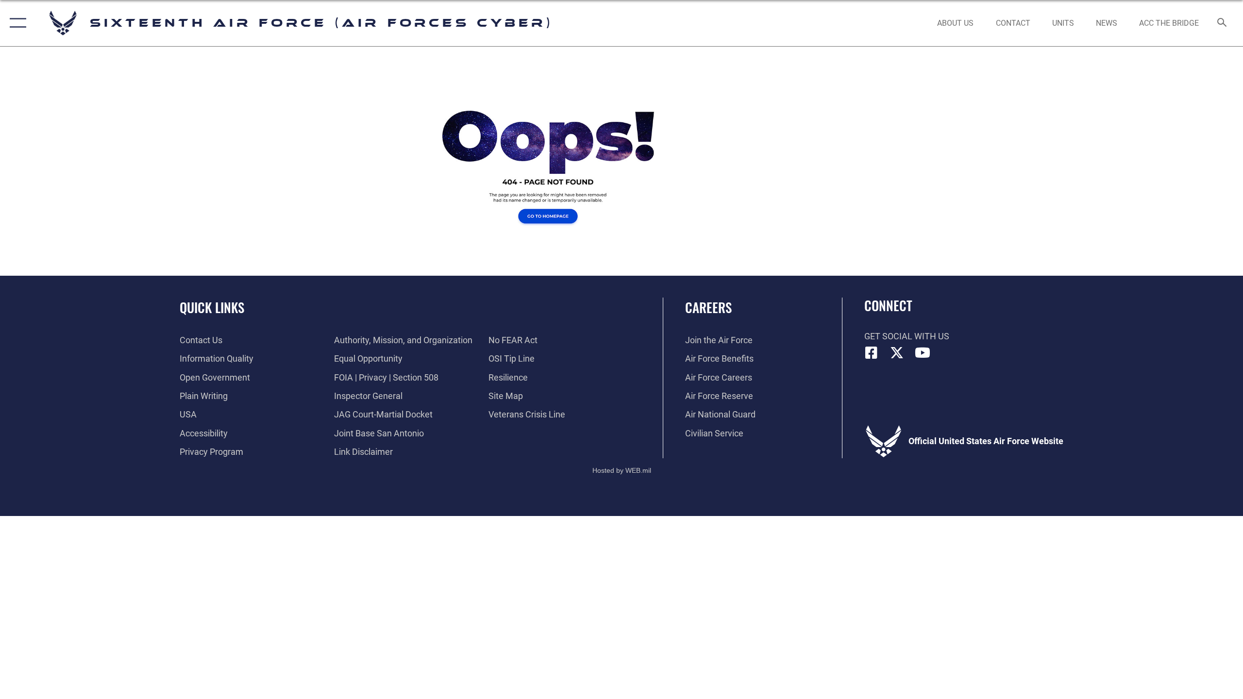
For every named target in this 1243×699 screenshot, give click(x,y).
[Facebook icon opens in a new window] (871, 353)
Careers (708, 307)
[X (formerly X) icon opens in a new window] (897, 353)
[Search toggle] (1222, 23)
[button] (16, 23)
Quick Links (212, 307)
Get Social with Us (906, 336)
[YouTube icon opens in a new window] (922, 353)
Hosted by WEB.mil (621, 470)
